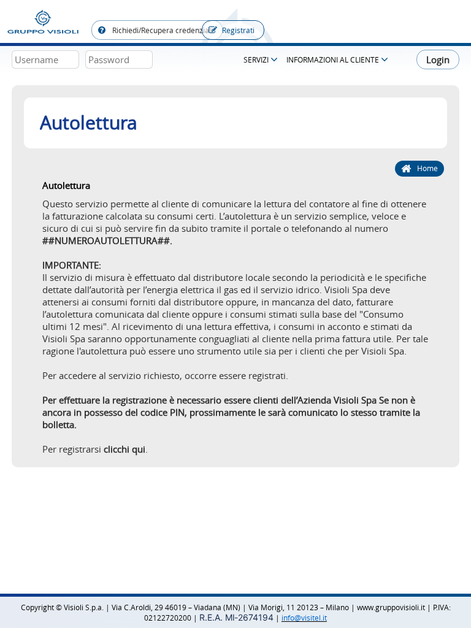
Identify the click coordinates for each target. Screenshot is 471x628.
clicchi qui (124, 449)
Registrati (238, 30)
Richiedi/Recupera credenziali (161, 30)
